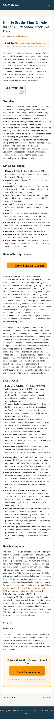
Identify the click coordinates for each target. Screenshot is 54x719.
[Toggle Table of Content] (20, 91)
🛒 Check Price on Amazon (27, 265)
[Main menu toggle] (48, 5)
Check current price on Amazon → (30, 43)
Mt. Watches (11, 5)
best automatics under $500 (24, 591)
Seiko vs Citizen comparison (37, 612)
